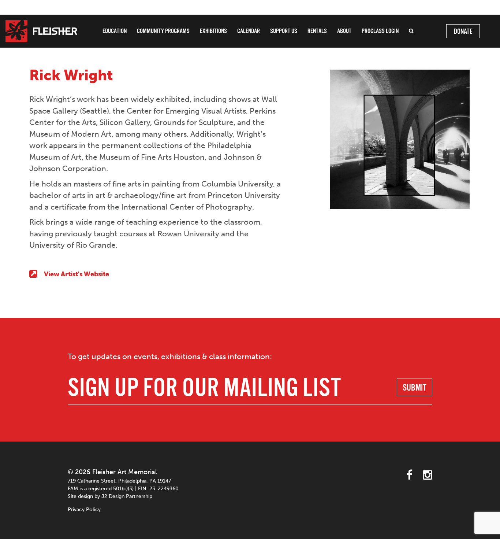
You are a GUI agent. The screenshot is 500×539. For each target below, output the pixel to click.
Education (114, 31)
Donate (463, 31)
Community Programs (163, 31)
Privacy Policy (84, 509)
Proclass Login (380, 31)
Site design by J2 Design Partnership (110, 496)
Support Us (283, 31)
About (344, 31)
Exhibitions (213, 31)
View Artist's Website (76, 274)
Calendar (248, 31)
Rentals (317, 31)
